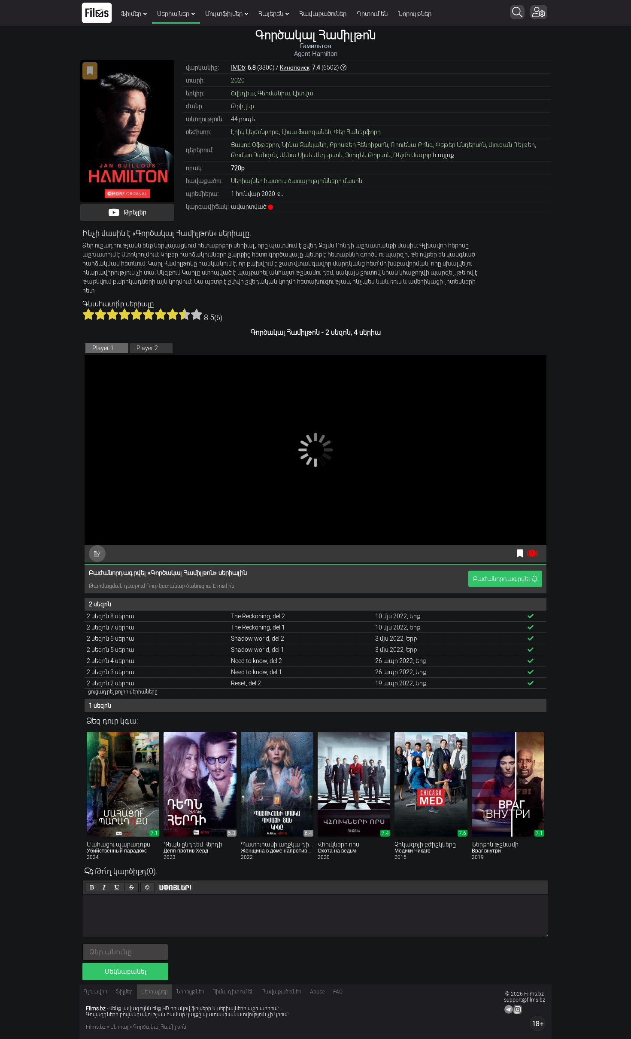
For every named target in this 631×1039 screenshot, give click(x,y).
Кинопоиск (294, 67)
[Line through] (131, 887)
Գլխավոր (95, 992)
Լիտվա (303, 93)
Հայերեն (270, 14)
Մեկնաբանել (125, 971)
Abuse (317, 992)
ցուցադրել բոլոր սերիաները (123, 692)
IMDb (238, 67)
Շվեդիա (243, 93)
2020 (238, 80)
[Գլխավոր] (97, 13)
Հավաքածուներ (322, 14)
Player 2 (147, 348)
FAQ (338, 992)
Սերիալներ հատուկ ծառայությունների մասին (296, 180)
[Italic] (104, 887)
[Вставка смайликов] (147, 887)
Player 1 (103, 348)
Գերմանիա (274, 93)
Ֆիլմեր (131, 14)
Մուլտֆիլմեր (224, 14)
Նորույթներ (414, 14)
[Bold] (91, 887)
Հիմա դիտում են (233, 992)
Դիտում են (372, 14)
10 (197, 314)
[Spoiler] (175, 887)
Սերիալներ (173, 14)
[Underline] (117, 887)
